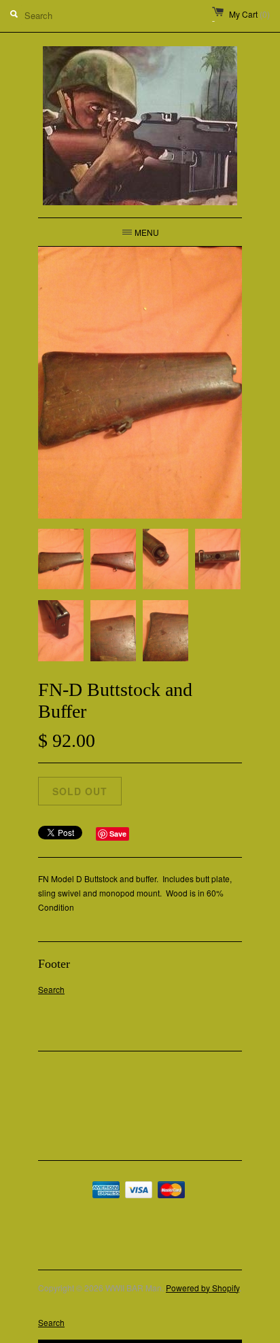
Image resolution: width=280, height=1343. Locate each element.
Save (117, 834)
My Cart (249, 14)
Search (51, 989)
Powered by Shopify (202, 1287)
